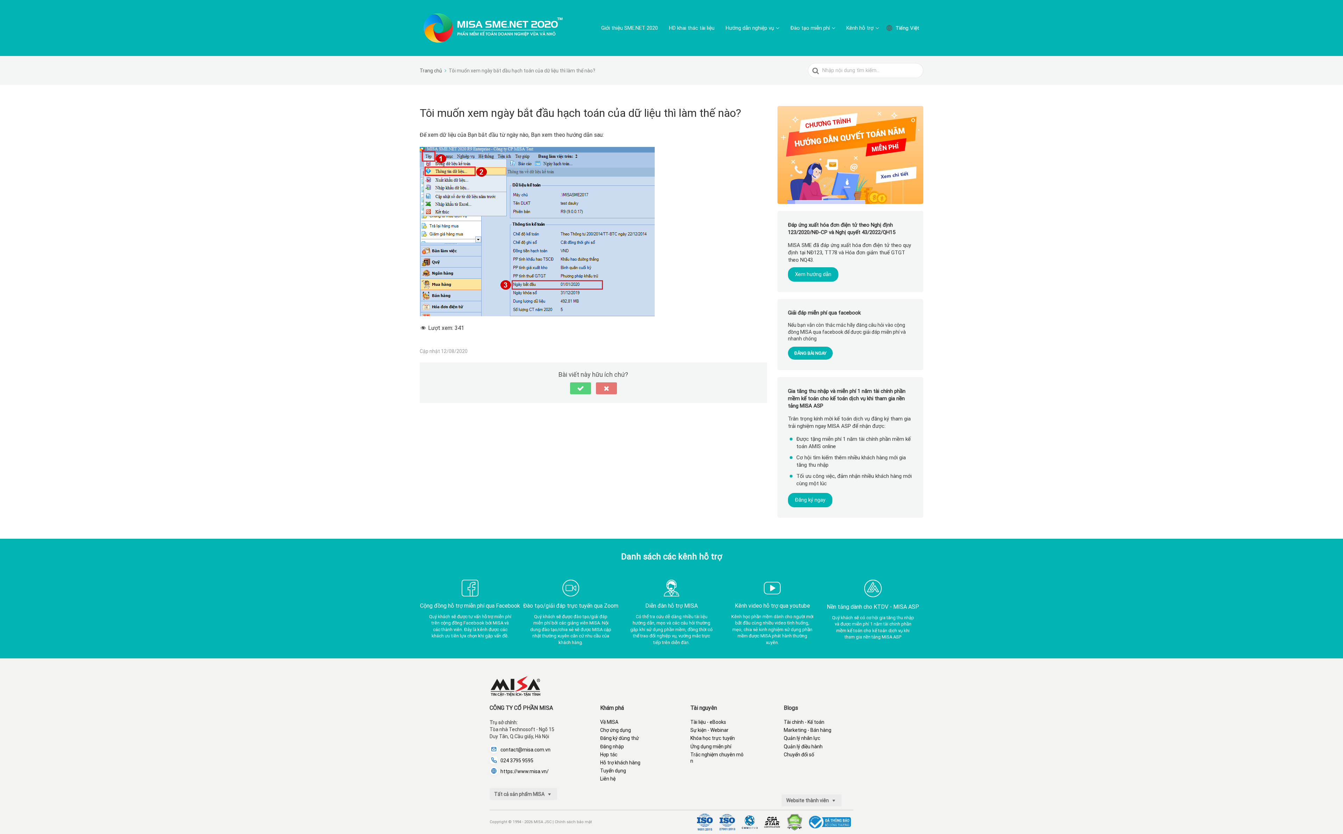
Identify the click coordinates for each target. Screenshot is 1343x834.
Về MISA (609, 722)
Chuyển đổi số (799, 754)
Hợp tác (608, 754)
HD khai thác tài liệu (692, 28)
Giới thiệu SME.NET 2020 (629, 28)
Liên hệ (608, 779)
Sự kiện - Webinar (709, 730)
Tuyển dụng (613, 770)
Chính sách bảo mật (573, 822)
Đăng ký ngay (810, 500)
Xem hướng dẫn (813, 274)
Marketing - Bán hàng (807, 730)
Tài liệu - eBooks (708, 722)
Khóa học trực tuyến (712, 738)
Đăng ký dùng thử (619, 738)
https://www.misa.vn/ (524, 771)
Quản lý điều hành (803, 746)
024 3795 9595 (516, 760)
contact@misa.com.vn (525, 749)
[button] (580, 388)
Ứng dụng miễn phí (710, 746)
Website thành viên (808, 800)
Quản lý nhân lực (802, 738)
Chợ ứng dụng (615, 730)
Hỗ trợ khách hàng (620, 762)
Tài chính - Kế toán (804, 722)
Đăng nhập (612, 746)
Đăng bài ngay (810, 353)
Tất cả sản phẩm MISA (520, 794)
